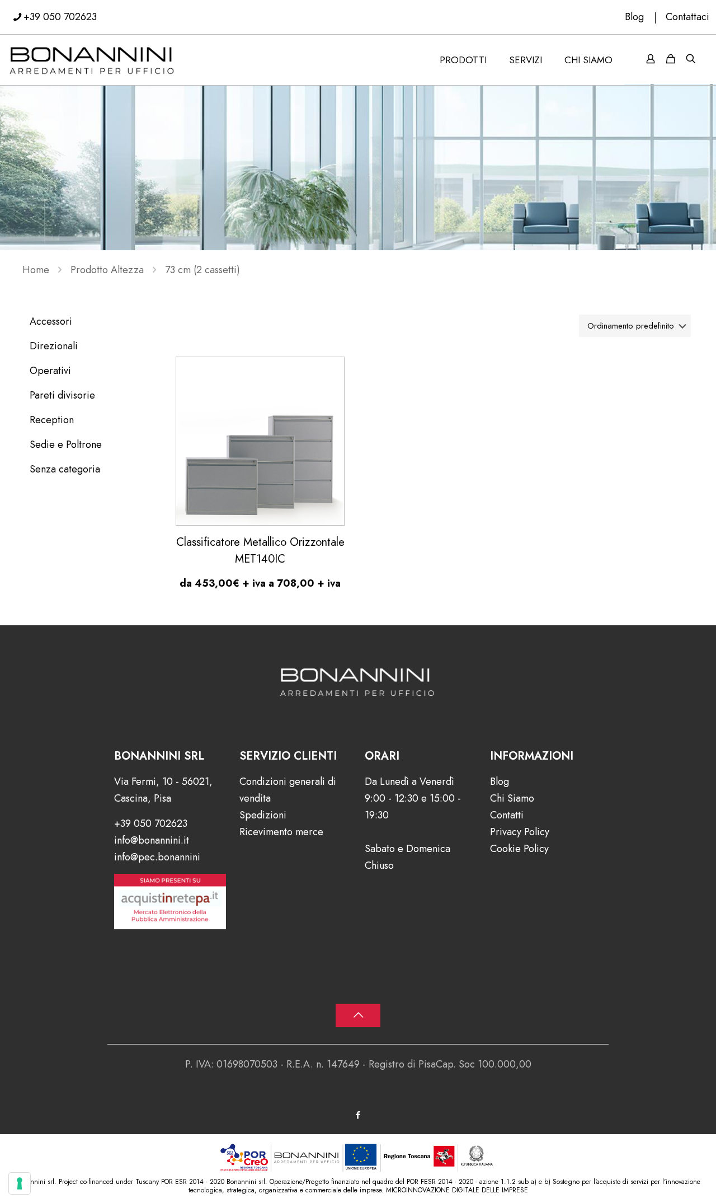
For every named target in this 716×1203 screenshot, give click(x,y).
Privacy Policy (519, 832)
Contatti (507, 815)
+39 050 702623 (60, 17)
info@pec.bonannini (157, 857)
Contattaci (687, 17)
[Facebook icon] (358, 1115)
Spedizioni (262, 815)
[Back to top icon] (358, 1015)
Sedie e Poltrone (66, 444)
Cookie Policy (519, 848)
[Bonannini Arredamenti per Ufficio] (92, 60)
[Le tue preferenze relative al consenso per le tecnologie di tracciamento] (19, 1183)
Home (35, 270)
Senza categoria (65, 469)
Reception (52, 420)
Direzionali (54, 346)
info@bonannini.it (151, 840)
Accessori (51, 321)
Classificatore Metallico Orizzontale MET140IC (260, 550)
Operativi (50, 370)
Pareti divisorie (62, 395)
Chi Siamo (512, 798)
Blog (634, 17)
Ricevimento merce (281, 832)
